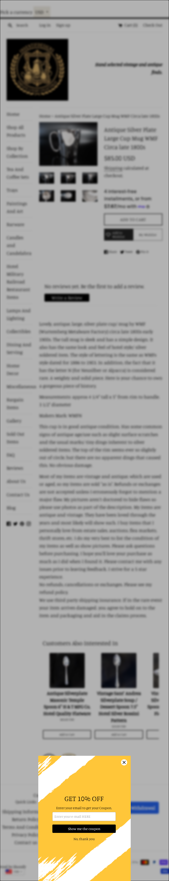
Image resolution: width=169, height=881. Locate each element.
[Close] (124, 762)
